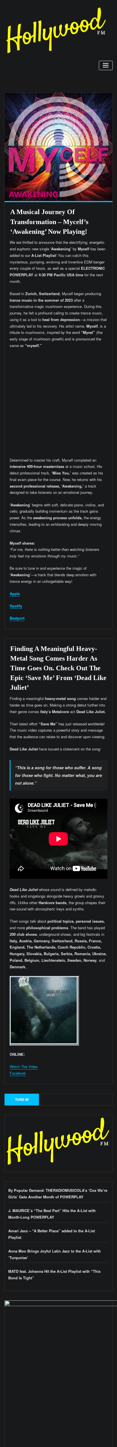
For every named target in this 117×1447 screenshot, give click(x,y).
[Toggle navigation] (106, 65)
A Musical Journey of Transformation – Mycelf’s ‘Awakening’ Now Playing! (49, 221)
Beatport (17, 618)
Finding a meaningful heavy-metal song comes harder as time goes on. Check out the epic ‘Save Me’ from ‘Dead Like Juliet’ (58, 668)
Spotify (16, 605)
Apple (15, 593)
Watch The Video (24, 1066)
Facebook (18, 1073)
